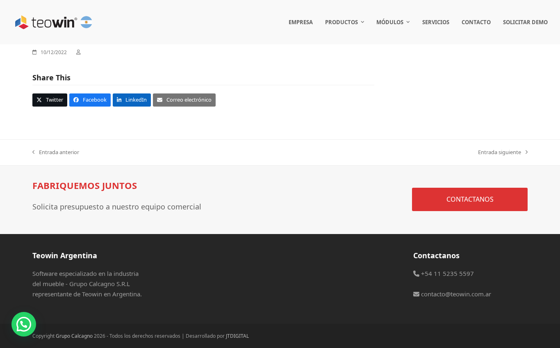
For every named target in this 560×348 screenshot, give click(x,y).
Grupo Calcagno (74, 335)
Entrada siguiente (499, 152)
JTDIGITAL (237, 335)
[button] (49, 99)
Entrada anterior (55, 152)
